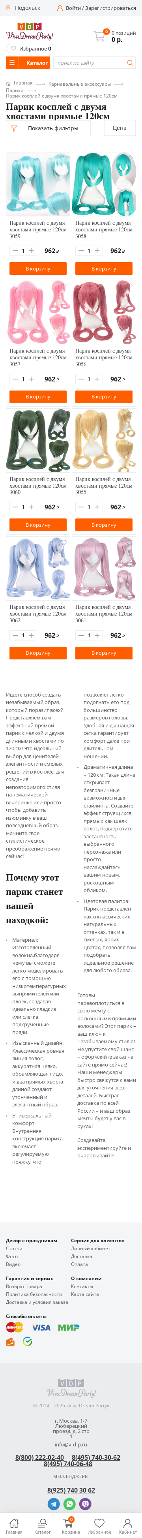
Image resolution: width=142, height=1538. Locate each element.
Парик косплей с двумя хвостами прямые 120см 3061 (104, 613)
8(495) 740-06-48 (68, 1464)
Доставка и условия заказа (37, 1302)
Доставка (81, 1256)
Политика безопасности (34, 1294)
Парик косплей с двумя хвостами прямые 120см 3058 (104, 229)
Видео (13, 1264)
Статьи (14, 1248)
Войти (73, 8)
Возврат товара (24, 1286)
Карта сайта (85, 1294)
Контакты (82, 1286)
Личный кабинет (90, 1248)
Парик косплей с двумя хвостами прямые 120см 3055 (104, 485)
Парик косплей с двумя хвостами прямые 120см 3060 (38, 485)
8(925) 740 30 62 (71, 1490)
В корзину (38, 268)
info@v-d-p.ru (71, 1444)
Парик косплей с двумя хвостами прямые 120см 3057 (38, 357)
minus (15, 250)
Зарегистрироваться (110, 8)
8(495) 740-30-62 (96, 1457)
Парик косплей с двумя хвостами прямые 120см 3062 (38, 613)
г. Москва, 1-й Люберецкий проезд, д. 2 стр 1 (71, 1428)
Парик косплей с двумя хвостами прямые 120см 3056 (104, 357)
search (130, 63)
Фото (12, 1256)
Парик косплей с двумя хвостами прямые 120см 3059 (38, 229)
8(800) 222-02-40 (39, 1457)
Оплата (79, 1264)
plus (31, 250)
